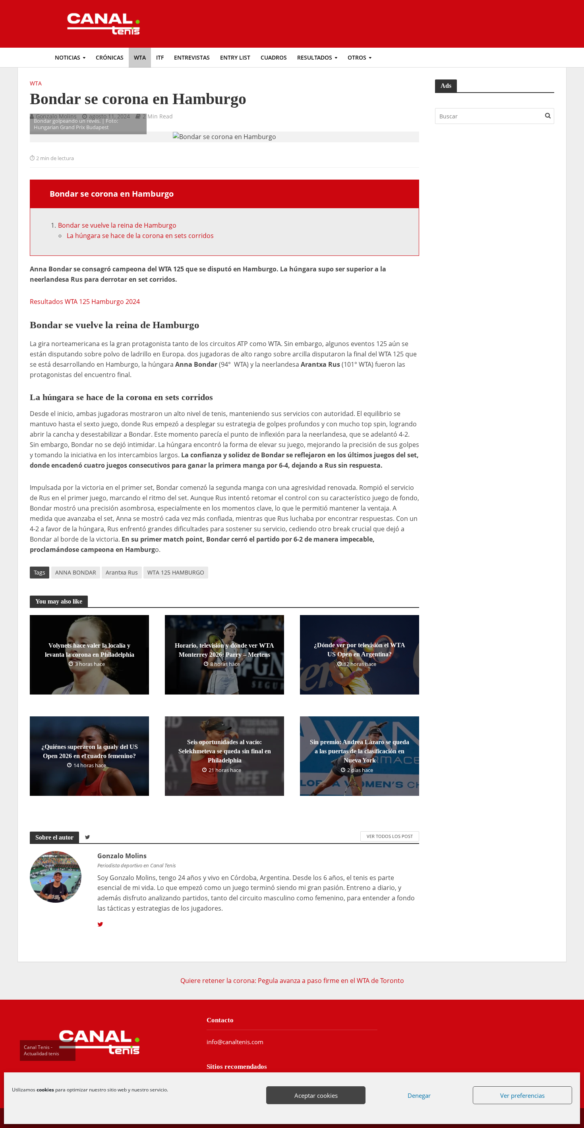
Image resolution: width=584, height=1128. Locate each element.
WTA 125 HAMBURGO (175, 572)
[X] (100, 924)
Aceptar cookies (316, 1095)
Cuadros (274, 57)
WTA (140, 57)
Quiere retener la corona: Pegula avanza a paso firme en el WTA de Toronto (292, 980)
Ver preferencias (522, 1095)
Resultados (314, 57)
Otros (357, 57)
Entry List (235, 57)
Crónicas (110, 57)
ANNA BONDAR (75, 572)
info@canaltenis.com (235, 1042)
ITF (160, 57)
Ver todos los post (390, 836)
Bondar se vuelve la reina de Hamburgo (118, 225)
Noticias (67, 57)
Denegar (419, 1095)
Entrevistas (192, 57)
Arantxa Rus (122, 572)
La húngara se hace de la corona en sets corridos (140, 235)
